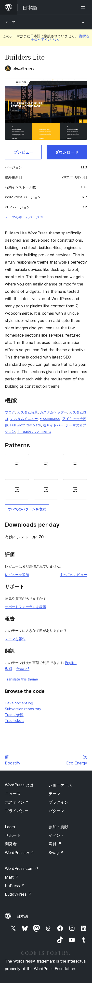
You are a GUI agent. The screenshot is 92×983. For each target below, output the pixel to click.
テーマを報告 (15, 639)
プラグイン (58, 802)
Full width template (25, 425)
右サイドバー (53, 425)
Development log (19, 703)
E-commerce (50, 418)
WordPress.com (21, 868)
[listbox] (46, 477)
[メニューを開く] (84, 7)
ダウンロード (67, 152)
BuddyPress (18, 894)
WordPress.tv (19, 852)
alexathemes (23, 68)
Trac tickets (14, 720)
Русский (22, 668)
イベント (56, 835)
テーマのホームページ (22, 217)
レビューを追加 (17, 574)
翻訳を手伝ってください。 (60, 37)
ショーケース (60, 784)
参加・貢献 (58, 826)
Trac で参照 (14, 715)
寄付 (55, 843)
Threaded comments (34, 431)
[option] (17, 464)
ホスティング (16, 802)
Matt (12, 877)
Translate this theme (21, 679)
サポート (13, 835)
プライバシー (16, 810)
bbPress (15, 885)
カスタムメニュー (24, 418)
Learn (10, 826)
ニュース (13, 793)
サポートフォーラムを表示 (25, 607)
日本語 (22, 916)
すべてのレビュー (73, 574)
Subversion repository (23, 709)
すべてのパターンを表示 (27, 509)
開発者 (11, 843)
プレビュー (23, 152)
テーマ (10, 22)
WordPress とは (19, 784)
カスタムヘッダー (53, 412)
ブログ (10, 412)
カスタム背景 (27, 412)
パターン (56, 810)
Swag (56, 852)
